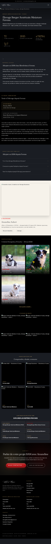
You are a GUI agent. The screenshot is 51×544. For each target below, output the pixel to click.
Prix (3, 504)
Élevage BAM (30, 483)
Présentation (5, 499)
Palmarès (29, 492)
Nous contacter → (16, 465)
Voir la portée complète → (25, 306)
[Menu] (48, 5)
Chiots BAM (5, 501)
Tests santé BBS (30, 506)
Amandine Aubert (30, 488)
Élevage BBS (29, 486)
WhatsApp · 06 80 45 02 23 (9, 515)
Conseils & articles (7, 524)
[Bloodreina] (6, 5)
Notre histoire (30, 490)
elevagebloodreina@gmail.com (29, 1)
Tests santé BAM (6, 506)
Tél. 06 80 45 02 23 (18, 1)
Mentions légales (8, 535)
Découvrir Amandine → (8, 230)
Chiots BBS (29, 501)
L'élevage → (20, 230)
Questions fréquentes (8, 522)
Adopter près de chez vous (9, 508)
